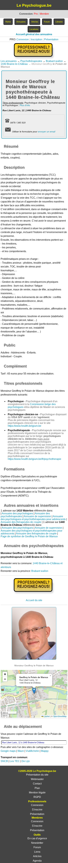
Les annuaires (9, 61)
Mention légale (37, 792)
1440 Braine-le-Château (14, 64)
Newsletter (37, 842)
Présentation (51, 39)
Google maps (8, 751)
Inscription (36, 39)
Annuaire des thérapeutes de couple (21, 522)
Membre (44, 13)
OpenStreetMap (60, 716)
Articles (37, 856)
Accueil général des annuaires (34, 34)
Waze (21, 751)
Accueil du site (34, 600)
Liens (37, 851)
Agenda (37, 860)
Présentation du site (37, 774)
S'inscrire (37, 809)
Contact (37, 783)
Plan (37, 788)
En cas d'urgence (37, 838)
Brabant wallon (54, 61)
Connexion (22, 39)
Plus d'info (25, 105)
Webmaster (37, 779)
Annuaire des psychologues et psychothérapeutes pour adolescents (33, 518)
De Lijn (26, 761)
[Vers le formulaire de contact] (7, 131)
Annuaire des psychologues (17, 513)
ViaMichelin (32, 751)
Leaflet (46, 716)
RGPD (37, 797)
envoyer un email (46, 131)
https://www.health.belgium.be (24, 425)
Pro (36, 13)
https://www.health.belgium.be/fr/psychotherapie (34, 459)
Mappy (45, 751)
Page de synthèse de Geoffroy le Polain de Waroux (29, 536)
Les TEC (15, 761)
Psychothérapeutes (31, 61)
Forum (37, 847)
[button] (34, 690)
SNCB (4, 761)
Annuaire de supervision (37, 516)
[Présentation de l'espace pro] (34, 594)
